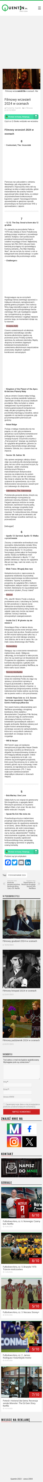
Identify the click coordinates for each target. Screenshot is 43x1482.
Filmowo (29, 108)
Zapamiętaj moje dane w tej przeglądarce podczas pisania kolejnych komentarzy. (21, 1105)
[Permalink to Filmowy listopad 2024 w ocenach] (21, 969)
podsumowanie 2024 (17, 875)
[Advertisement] (21, 41)
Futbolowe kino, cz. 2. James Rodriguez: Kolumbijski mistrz (17, 1356)
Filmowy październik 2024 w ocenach (21, 1040)
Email (5, 1089)
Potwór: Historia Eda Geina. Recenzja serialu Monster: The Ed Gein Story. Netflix (20, 1403)
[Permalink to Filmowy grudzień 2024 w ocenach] (21, 919)
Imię (5, 1082)
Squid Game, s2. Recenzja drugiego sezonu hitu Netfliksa (29, 884)
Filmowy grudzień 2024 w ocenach (20, 941)
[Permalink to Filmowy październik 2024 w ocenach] (21, 1018)
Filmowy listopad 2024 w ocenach (19, 990)
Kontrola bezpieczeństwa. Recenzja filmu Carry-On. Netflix (13, 884)
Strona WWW (8, 1097)
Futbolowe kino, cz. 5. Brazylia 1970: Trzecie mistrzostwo (20, 1268)
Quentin (18, 108)
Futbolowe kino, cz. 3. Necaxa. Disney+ (21, 1312)
